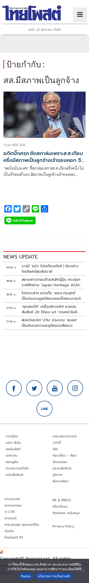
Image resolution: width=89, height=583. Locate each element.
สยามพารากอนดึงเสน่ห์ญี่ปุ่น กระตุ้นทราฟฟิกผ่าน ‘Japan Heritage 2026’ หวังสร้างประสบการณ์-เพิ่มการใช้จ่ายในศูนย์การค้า (52, 282)
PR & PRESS (61, 500)
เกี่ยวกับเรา (60, 506)
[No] (83, 571)
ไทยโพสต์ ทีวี (14, 537)
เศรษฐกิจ (12, 462)
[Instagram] (75, 388)
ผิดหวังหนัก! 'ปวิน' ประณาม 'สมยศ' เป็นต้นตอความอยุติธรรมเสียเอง (49, 322)
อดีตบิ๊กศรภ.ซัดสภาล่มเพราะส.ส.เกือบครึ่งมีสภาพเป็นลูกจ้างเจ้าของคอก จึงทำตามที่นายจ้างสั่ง (43, 160)
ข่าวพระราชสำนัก (17, 468)
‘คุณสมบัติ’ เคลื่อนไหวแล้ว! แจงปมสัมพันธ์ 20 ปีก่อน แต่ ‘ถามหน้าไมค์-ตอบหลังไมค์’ (50, 309)
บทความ (11, 455)
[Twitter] (34, 388)
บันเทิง (9, 531)
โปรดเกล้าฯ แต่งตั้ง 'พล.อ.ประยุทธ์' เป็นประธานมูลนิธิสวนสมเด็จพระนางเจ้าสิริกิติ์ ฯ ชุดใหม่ (52, 295)
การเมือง (12, 436)
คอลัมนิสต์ (13, 449)
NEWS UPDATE (20, 257)
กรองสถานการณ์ (64, 436)
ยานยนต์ (10, 518)
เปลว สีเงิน (13, 442)
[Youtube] (54, 388)
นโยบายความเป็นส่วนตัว (54, 576)
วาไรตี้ (56, 442)
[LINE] (44, 408)
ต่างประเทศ (12, 499)
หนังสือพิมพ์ (14, 474)
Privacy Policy (63, 526)
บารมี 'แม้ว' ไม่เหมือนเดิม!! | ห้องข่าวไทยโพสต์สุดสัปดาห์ (50, 268)
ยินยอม (26, 576)
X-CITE (10, 511)
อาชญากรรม (13, 505)
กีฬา (55, 449)
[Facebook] (13, 388)
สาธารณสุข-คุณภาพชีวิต (22, 524)
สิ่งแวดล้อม (60, 481)
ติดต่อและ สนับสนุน (66, 513)
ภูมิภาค (57, 474)
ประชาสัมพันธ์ (61, 468)
